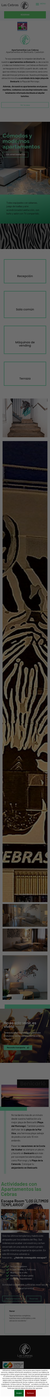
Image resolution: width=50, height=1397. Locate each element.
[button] (37, 4)
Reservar (25, 15)
